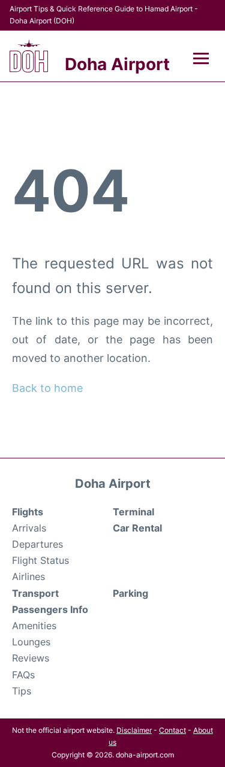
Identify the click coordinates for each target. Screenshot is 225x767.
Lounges (31, 642)
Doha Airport (117, 64)
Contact (172, 730)
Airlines (28, 576)
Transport (35, 593)
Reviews (30, 658)
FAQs (23, 675)
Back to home (47, 388)
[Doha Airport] (29, 56)
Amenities (34, 626)
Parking (130, 593)
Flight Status (40, 560)
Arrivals (29, 528)
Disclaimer (134, 730)
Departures (37, 544)
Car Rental (137, 528)
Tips (21, 691)
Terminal (133, 512)
